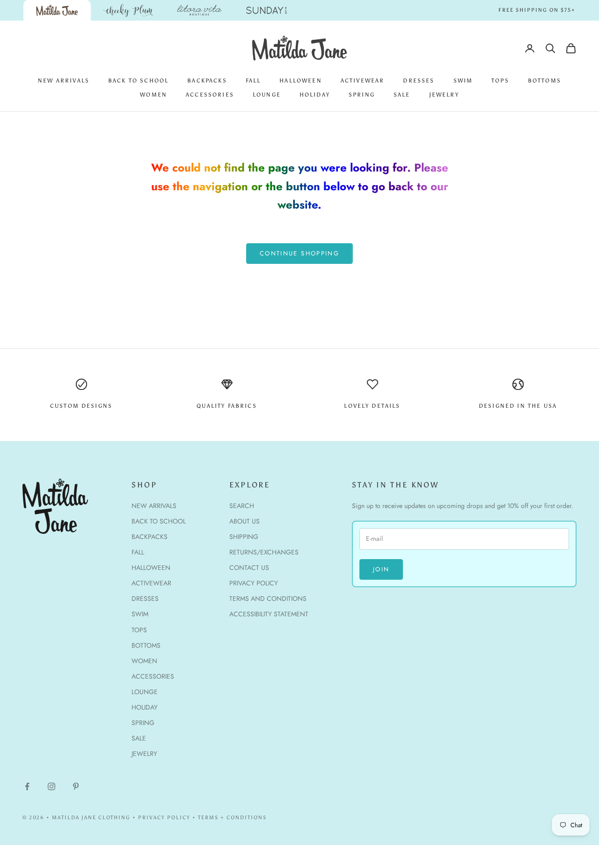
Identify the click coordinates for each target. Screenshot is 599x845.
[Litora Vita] (199, 10)
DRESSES (418, 80)
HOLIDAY (315, 94)
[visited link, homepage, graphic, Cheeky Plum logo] (128, 10)
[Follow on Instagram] (51, 786)
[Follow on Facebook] (27, 786)
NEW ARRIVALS (63, 80)
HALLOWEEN (300, 80)
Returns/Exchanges (264, 552)
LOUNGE (267, 94)
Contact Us (249, 567)
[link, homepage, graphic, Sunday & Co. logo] (266, 10)
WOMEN (153, 94)
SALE (402, 94)
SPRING (362, 94)
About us (244, 521)
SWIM (463, 80)
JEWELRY (444, 94)
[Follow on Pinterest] (75, 786)
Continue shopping (299, 253)
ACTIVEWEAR (363, 80)
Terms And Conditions (268, 598)
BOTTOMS (544, 80)
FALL (253, 80)
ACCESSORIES (210, 94)
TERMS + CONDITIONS (232, 818)
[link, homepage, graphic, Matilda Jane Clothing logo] (57, 10)
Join (381, 569)
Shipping (243, 536)
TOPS (500, 80)
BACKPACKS (206, 80)
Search (241, 505)
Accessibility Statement (268, 614)
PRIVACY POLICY (164, 818)
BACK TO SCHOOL (138, 80)
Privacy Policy (253, 583)
